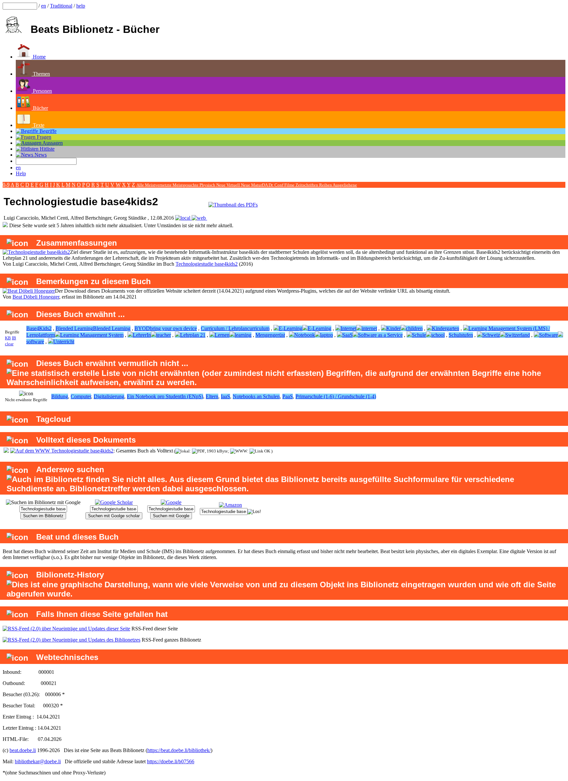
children (414, 328)
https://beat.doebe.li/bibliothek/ (179, 750)
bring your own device (173, 328)
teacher (163, 335)
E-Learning (290, 328)
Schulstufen (461, 335)
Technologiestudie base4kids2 (207, 264)
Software (548, 335)
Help (21, 173)
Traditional (61, 6)
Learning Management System (92, 335)
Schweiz (491, 335)
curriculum (258, 328)
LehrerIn (142, 335)
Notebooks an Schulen (256, 396)
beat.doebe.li (23, 750)
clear (9, 343)
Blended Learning (74, 328)
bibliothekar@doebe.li (38, 761)
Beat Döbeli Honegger (35, 297)
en (43, 6)
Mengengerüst (270, 335)
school (438, 335)
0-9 (6, 184)
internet (369, 328)
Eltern (212, 396)
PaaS (287, 396)
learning (243, 335)
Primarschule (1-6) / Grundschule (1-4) (336, 396)
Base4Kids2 (39, 328)
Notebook (304, 335)
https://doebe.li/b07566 (170, 761)
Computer (81, 396)
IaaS (225, 396)
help (80, 6)
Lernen (222, 335)
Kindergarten (445, 328)
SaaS (347, 335)
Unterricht (63, 341)
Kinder (393, 328)
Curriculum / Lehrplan (224, 328)
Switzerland (517, 335)
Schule (419, 335)
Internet (348, 328)
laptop (326, 335)
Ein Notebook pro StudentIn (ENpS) (165, 396)
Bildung (59, 396)
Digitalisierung (109, 396)
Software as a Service (380, 335)
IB (14, 337)
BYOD (142, 328)
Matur (256, 185)
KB (8, 337)
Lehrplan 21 (192, 335)
